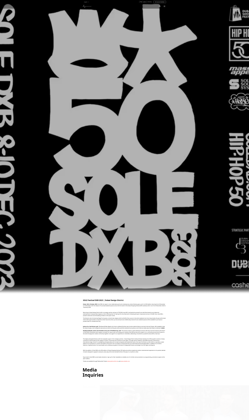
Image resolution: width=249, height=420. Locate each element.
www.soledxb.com (125, 361)
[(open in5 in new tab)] (141, 2)
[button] (86, 2)
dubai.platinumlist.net (112, 361)
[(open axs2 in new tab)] (144, 2)
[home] (87, 6)
